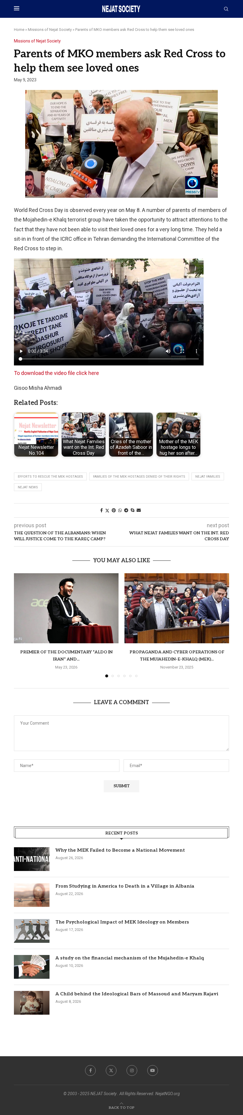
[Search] (226, 9)
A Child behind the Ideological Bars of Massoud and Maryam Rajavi (136, 994)
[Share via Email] (139, 510)
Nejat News (28, 487)
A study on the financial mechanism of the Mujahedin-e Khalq (129, 958)
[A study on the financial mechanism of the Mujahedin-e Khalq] (31, 967)
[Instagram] (132, 1070)
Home (19, 29)
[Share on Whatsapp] (120, 510)
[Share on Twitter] (107, 510)
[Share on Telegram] (126, 510)
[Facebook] (90, 1070)
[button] (22, 625)
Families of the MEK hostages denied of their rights (139, 477)
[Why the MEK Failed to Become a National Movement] (31, 859)
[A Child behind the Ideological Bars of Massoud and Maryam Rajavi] (31, 1003)
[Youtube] (152, 1070)
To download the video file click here (56, 373)
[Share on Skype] (132, 510)
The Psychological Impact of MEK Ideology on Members (122, 922)
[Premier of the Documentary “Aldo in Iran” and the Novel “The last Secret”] (66, 608)
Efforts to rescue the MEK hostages (50, 477)
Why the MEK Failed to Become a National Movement (120, 850)
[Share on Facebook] (101, 510)
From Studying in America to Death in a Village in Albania (124, 886)
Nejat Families (207, 477)
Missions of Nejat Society (50, 29)
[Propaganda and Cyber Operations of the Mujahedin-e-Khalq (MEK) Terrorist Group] (176, 608)
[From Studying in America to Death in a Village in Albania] (31, 895)
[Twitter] (111, 1070)
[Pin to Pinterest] (114, 510)
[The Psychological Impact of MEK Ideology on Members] (31, 931)
